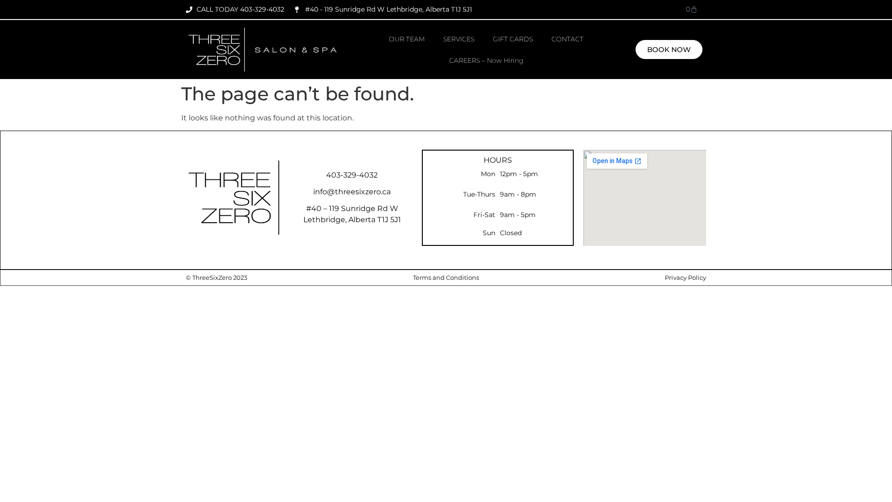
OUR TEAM (407, 39)
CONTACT (567, 39)
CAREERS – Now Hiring (486, 60)
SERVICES (458, 39)
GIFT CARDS (513, 39)
